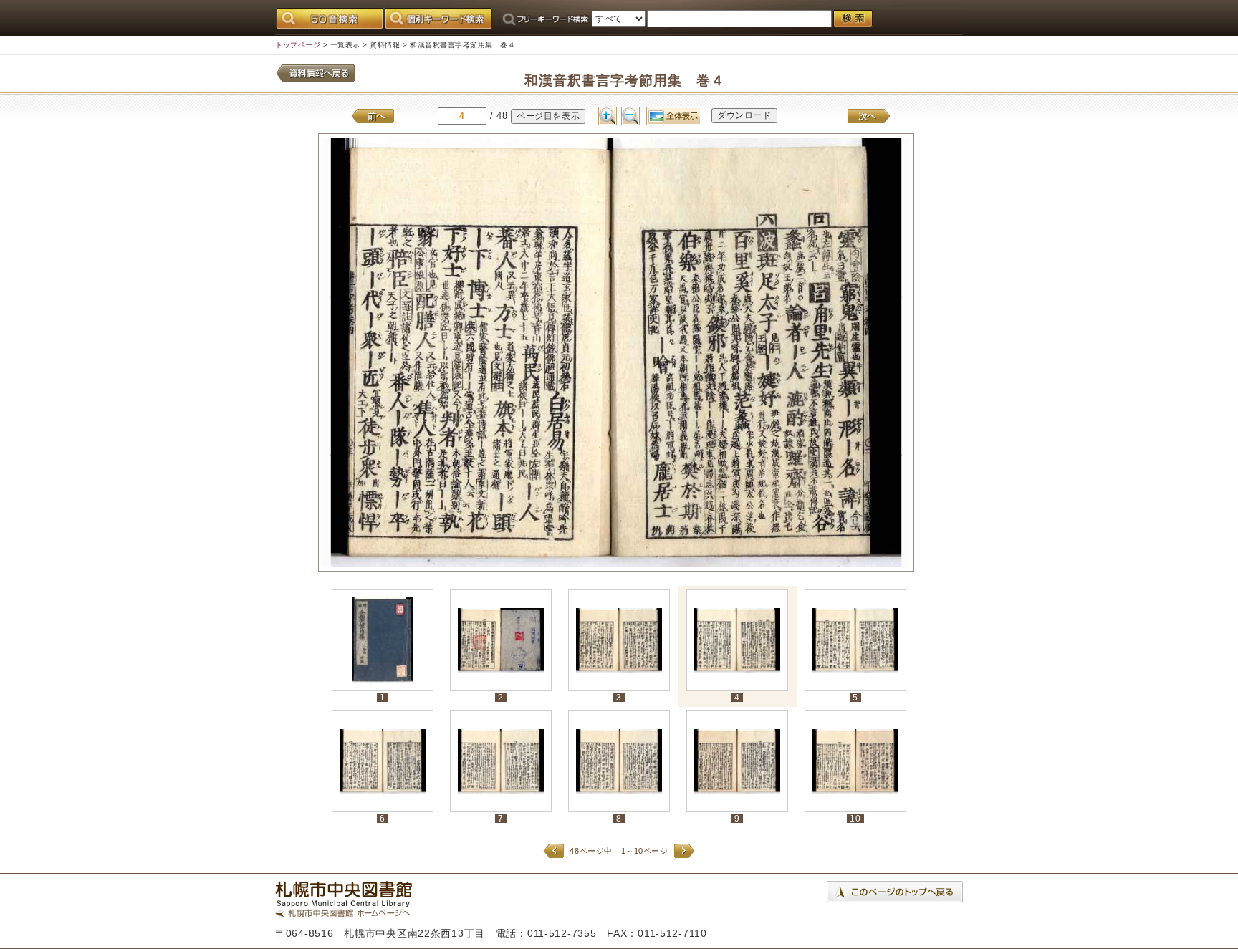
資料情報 (385, 45)
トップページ (297, 45)
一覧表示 (345, 45)
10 (855, 818)
